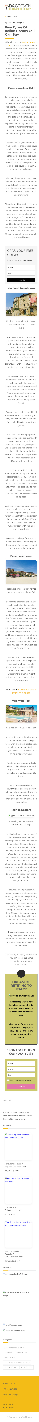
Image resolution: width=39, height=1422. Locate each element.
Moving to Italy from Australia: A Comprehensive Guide (14, 1254)
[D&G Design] (17, 7)
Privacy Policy (8, 1407)
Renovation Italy (11, 1367)
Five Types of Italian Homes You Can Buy (20, 30)
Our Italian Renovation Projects (17, 1362)
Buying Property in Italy (14, 1348)
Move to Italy (10, 1357)
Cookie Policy (8, 1404)
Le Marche (9, 1352)
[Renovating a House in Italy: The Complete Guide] (18, 1147)
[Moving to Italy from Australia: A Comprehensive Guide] (18, 1234)
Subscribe (21, 280)
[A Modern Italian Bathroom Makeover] (18, 1191)
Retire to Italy (26, 1367)
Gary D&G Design (15, 23)
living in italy (21, 1352)
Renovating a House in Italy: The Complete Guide (15, 1165)
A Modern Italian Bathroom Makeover (13, 1209)
